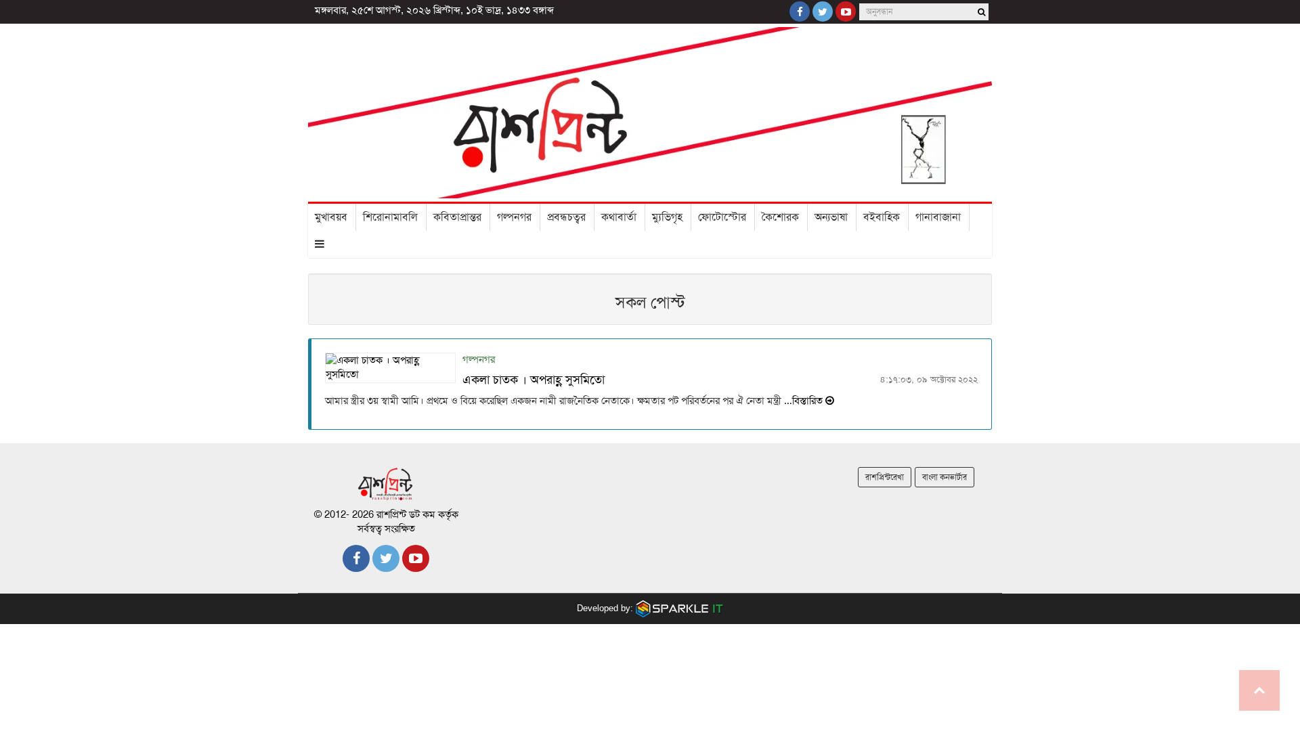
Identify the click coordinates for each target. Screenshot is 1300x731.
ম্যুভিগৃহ (667, 217)
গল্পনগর (514, 217)
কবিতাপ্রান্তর (457, 217)
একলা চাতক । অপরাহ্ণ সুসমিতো (533, 379)
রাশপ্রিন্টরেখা (884, 477)
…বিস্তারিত (803, 401)
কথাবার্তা (618, 217)
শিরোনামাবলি (390, 217)
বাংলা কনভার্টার (944, 477)
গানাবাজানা (938, 217)
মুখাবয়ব (331, 217)
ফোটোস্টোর (722, 217)
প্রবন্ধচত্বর (566, 217)
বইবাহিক (881, 217)
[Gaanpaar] (680, 607)
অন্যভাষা (831, 217)
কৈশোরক (780, 217)
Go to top (1259, 690)
